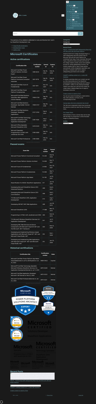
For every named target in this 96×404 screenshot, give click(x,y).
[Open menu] (62, 15)
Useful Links (16, 50)
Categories (66, 42)
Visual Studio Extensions (20, 46)
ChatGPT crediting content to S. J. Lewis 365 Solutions (25, 387)
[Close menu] (67, 2)
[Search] (80, 33)
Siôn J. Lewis (23, 15)
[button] (25, 301)
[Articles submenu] (74, 5)
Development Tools (19, 48)
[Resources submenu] (76, 11)
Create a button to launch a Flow (19, 390)
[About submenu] (73, 19)
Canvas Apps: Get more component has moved (75, 103)
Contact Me (81, 395)
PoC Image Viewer (68, 112)
